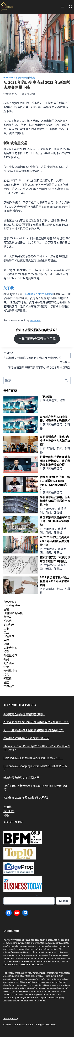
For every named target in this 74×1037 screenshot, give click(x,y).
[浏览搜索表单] (70, 6)
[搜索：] (37, 380)
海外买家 (8, 663)
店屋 (6, 640)
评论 (6, 667)
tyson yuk (13, 93)
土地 (6, 628)
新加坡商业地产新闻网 (39, 294)
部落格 (32, 78)
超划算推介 (10, 670)
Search (37, 895)
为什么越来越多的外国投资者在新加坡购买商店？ (33, 730)
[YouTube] (17, 913)
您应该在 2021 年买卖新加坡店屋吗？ (26, 797)
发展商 (7, 620)
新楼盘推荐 (10, 655)
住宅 (6, 609)
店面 (6, 643)
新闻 (26, 78)
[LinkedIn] (25, 913)
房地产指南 (10, 647)
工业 (6, 632)
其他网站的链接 (13, 613)
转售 (6, 674)
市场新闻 (20, 78)
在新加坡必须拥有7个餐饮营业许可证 (26, 738)
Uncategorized (12, 605)
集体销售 (8, 686)
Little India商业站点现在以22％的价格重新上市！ (33, 758)
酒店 (6, 682)
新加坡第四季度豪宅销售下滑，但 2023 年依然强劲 (39, 365)
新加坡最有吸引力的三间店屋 (21, 777)
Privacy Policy (10, 1018)
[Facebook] (9, 913)
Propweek (9, 78)
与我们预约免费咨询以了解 (37, 339)
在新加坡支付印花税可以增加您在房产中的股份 (32, 355)
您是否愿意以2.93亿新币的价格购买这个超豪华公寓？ (36, 722)
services (35, 320)
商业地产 (8, 624)
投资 (6, 651)
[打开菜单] (62, 6)
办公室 (7, 616)
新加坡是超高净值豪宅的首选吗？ (24, 714)
